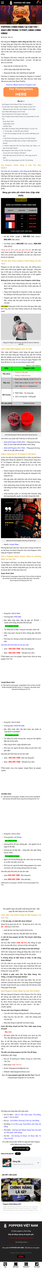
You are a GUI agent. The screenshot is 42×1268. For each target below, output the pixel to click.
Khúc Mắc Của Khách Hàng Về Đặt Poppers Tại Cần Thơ (19, 128)
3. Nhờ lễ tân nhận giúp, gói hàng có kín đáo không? (19, 138)
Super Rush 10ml (8, 121)
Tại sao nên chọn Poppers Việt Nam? (14, 153)
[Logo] (20, 2)
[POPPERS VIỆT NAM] (21, 14)
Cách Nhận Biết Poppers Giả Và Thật (13, 111)
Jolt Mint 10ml (7, 126)
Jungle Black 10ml (8, 124)
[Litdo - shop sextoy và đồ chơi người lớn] (21, 1256)
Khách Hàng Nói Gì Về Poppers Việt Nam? (15, 114)
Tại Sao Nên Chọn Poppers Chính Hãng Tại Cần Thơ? (19, 107)
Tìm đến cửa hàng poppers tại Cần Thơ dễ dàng (18, 160)
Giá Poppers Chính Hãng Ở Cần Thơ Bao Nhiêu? (17, 104)
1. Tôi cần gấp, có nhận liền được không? (16, 131)
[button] (39, 1198)
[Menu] (2, 3)
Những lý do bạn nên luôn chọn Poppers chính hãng (19, 109)
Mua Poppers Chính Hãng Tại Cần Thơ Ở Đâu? (17, 150)
